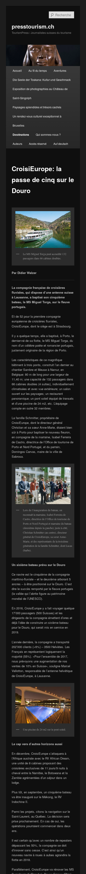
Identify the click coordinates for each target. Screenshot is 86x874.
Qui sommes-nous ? (48, 134)
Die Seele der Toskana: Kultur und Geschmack (42, 80)
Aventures (60, 70)
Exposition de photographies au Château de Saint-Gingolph (40, 93)
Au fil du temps (37, 70)
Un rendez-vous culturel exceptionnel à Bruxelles (37, 120)
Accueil (17, 70)
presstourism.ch (33, 26)
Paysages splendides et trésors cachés (37, 107)
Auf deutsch (60, 144)
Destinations (21, 135)
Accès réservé (38, 144)
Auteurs (17, 144)
